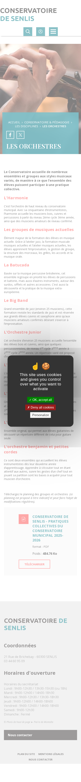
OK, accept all (42, 399)
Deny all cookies (42, 407)
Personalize (40, 415)
